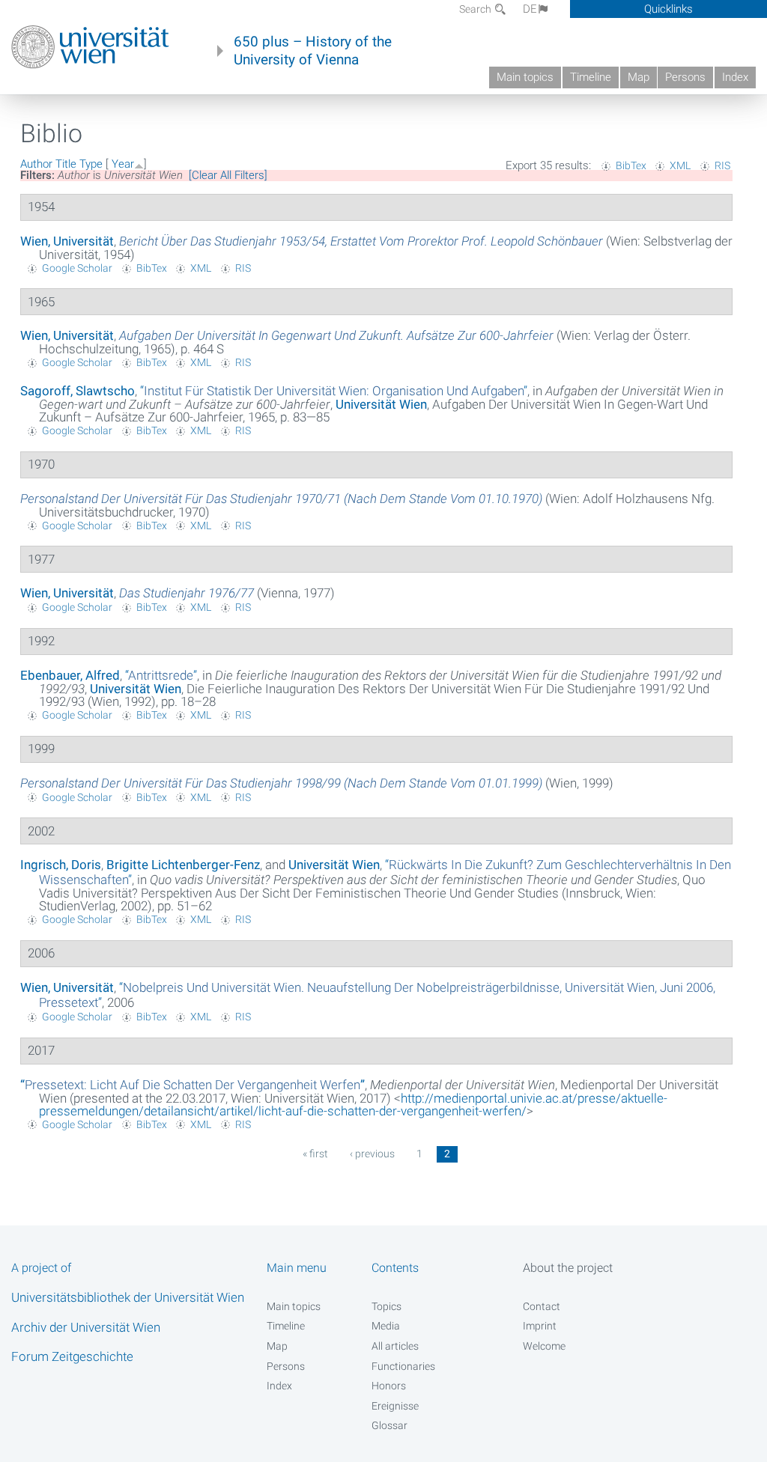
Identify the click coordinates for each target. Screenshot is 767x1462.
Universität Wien (381, 404)
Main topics (525, 77)
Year (123, 164)
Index (735, 77)
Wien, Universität (67, 241)
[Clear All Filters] (228, 175)
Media (386, 1326)
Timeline (590, 77)
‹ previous (372, 1154)
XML (680, 165)
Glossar (389, 1425)
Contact (541, 1306)
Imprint (540, 1326)
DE (530, 9)
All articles (395, 1346)
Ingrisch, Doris (60, 864)
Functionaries (403, 1366)
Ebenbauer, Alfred (70, 675)
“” (333, 390)
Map (638, 77)
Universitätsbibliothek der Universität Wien (127, 1297)
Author (36, 164)
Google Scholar (77, 268)
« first (315, 1154)
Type (91, 164)
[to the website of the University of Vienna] (90, 47)
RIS (722, 165)
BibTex (631, 165)
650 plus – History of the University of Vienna (313, 51)
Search (476, 9)
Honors (389, 1386)
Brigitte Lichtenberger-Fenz (183, 864)
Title (65, 164)
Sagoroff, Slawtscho (77, 390)
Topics (386, 1306)
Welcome (544, 1346)
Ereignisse (395, 1406)
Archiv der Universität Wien (85, 1327)
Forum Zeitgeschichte (72, 1356)
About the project (568, 1268)
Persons (685, 77)
